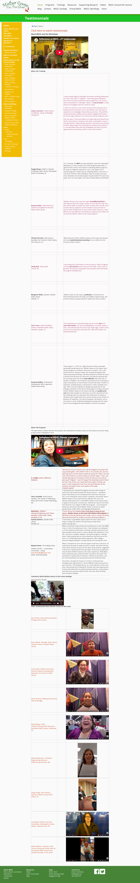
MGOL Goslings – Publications (10, 65)
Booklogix (9, 141)
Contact (47, 8)
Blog (40, 8)
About (40, 5)
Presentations (9, 89)
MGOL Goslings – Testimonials (10, 70)
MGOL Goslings (60, 8)
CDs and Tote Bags (11, 144)
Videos (103, 5)
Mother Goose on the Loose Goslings (11, 61)
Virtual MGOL (75, 8)
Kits (6, 139)
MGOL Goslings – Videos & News (10, 79)
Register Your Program (9, 93)
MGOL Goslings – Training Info (10, 74)
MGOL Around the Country (120, 5)
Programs (50, 5)
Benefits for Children (11, 38)
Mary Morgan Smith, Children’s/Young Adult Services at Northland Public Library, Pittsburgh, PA (43, 727)
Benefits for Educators (8, 42)
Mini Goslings (9, 99)
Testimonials (9, 46)
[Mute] (58, 603)
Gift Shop (8, 151)
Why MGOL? (8, 36)
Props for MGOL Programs (10, 148)
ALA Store (9, 132)
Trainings (61, 5)
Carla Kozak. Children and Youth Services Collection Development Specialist (42, 671)
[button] (47, 593)
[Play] (34, 603)
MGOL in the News (10, 55)
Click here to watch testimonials (49, 30)
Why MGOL (7, 33)
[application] (47, 593)
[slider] (45, 603)
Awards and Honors (11, 50)
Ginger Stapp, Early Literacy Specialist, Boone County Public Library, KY (42, 795)
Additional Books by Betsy (12, 135)
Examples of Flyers (12, 120)
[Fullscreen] (61, 603)
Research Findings (11, 111)
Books (7, 130)
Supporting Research (88, 5)
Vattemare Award (10, 52)
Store (104, 8)
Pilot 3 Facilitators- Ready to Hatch (11, 117)
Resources (72, 5)
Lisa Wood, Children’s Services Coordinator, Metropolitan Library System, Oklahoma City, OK (42, 824)
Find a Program (10, 101)
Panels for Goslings (12, 87)
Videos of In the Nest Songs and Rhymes (12, 124)
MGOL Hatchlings (91, 8)
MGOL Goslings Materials (10, 83)
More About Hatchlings (9, 107)
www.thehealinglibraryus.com (41, 553)
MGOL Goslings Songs (12, 96)
